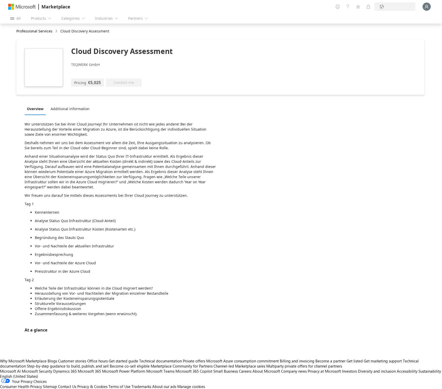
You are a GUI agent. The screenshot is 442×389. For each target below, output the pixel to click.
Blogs (52, 360)
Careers (245, 371)
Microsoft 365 (89, 371)
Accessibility (407, 371)
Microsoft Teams (160, 371)
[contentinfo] (57, 31)
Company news (294, 371)
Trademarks (141, 386)
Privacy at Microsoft (324, 371)
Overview (35, 108)
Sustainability (429, 371)
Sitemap (50, 386)
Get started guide (123, 360)
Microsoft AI (10, 371)
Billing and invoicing (297, 360)
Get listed (355, 360)
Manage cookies (191, 386)
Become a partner (330, 360)
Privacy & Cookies (92, 386)
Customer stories (72, 360)
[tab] (36, 108)
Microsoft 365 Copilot (193, 371)
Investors (349, 371)
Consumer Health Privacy (21, 386)
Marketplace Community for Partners (182, 366)
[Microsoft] (22, 7)
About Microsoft (266, 371)
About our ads (164, 386)
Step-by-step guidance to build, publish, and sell (68, 366)
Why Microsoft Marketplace (23, 360)
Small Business (225, 371)
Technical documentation (160, 360)
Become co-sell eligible (130, 366)
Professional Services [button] (34, 31)
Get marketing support (383, 360)
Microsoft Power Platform (123, 371)
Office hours (97, 360)
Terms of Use (119, 386)
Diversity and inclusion (377, 371)
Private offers (194, 360)
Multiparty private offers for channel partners (304, 366)
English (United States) (19, 376)
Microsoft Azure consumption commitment (243, 360)
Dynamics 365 (65, 371)
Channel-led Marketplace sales (239, 366)
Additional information (70, 108)
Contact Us (67, 386)
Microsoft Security (37, 371)
